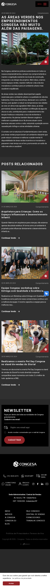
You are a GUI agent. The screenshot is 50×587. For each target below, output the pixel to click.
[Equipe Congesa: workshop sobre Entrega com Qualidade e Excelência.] (25, 263)
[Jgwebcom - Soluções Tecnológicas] (25, 544)
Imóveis (8, 514)
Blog (7, 524)
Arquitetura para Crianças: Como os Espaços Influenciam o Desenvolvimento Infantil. (24, 214)
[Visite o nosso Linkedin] (42, 483)
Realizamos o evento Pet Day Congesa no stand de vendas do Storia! (23, 363)
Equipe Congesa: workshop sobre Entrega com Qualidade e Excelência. (22, 289)
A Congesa (10, 517)
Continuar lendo (9, 238)
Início (7, 511)
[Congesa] (25, 464)
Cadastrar (14, 440)
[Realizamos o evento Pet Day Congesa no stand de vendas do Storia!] (25, 336)
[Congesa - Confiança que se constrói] (9, 4)
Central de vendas (35, 514)
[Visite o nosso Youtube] (47, 483)
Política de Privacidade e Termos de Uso (25, 533)
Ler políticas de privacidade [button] (21, 578)
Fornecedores (33, 517)
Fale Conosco (33, 511)
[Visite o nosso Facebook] (38, 483)
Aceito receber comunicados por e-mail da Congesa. (26, 432)
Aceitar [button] (11, 583)
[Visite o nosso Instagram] (33, 483)
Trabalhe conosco (35, 521)
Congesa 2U (10, 521)
